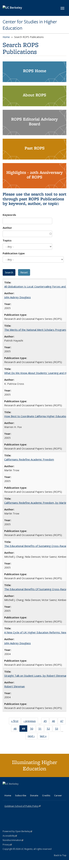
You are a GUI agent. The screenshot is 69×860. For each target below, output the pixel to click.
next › (32, 736)
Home (6, 37)
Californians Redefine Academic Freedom (29, 459)
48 (16, 729)
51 (41, 729)
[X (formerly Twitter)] (5, 789)
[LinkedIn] (12, 789)
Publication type (14, 253)
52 (49, 729)
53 (58, 729)
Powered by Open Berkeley (17, 831)
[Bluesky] (33, 789)
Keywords (9, 215)
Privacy (7, 844)
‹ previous (31, 721)
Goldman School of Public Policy (22, 806)
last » (44, 736)
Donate (34, 795)
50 (33, 729)
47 (63, 721)
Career (58, 795)
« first (16, 721)
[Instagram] (26, 789)
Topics (7, 240)
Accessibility (10, 835)
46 (54, 721)
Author (7, 227)
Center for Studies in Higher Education (30, 25)
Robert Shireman (14, 686)
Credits (46, 795)
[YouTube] (19, 789)
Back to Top (60, 855)
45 (46, 721)
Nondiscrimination (13, 840)
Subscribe (20, 795)
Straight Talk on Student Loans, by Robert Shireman (35, 675)
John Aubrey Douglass (17, 297)
